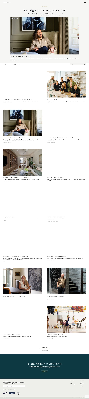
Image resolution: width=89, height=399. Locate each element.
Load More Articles (44, 347)
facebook (81, 384)
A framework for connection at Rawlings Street (56, 256)
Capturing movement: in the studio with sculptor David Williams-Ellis (17, 99)
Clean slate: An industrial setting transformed (56, 217)
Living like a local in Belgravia (9, 217)
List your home (72, 384)
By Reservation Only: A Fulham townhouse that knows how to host (60, 137)
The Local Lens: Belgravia (52, 99)
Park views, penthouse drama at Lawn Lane (55, 296)
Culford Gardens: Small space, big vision (11, 334)
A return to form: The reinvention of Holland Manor (20, 56)
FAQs (71, 383)
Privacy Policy (14, 389)
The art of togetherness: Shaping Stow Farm (55, 177)
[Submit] (23, 386)
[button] (82, 2)
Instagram (81, 383)
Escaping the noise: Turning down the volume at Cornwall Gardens (17, 177)
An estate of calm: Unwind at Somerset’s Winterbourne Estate (15, 256)
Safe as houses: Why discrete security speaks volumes (14, 296)
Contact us (44, 371)
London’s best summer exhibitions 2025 (55, 334)
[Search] (84, 64)
